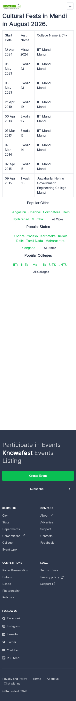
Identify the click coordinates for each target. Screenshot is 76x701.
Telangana (27, 248)
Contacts (46, 536)
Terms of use (49, 570)
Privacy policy (50, 577)
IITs (16, 265)
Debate (7, 577)
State (5, 522)
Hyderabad (21, 219)
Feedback (47, 542)
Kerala (62, 236)
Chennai (34, 212)
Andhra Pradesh (25, 236)
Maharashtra (55, 241)
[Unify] (11, 6)
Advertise (46, 522)
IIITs (43, 265)
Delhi (66, 212)
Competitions (11, 536)
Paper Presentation (15, 570)
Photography (10, 591)
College (7, 542)
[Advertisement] (38, 315)
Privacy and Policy (14, 679)
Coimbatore (51, 212)
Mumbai (37, 219)
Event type (9, 549)
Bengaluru (18, 212)
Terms (37, 679)
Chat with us (12, 683)
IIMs (34, 265)
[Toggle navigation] (70, 6)
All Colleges (41, 272)
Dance (6, 584)
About (44, 515)
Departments (11, 529)
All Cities (58, 219)
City (5, 515)
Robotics (8, 597)
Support (45, 529)
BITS (52, 265)
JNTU (63, 265)
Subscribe (37, 489)
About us (53, 679)
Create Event (38, 476)
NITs (24, 265)
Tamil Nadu (34, 241)
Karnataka (48, 236)
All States (50, 248)
